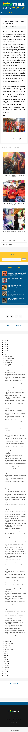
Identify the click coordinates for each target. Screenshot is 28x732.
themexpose (16, 730)
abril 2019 (7, 645)
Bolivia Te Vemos (18, 728)
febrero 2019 (8, 649)
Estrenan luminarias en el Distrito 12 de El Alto (15, 516)
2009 (5, 671)
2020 (5, 352)
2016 (5, 657)
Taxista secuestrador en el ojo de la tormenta (15, 611)
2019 (5, 354)
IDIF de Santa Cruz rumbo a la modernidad (14, 419)
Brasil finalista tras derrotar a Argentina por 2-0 (15, 615)
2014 (5, 661)
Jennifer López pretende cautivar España (14, 549)
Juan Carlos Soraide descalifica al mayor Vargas (14, 232)
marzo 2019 (7, 647)
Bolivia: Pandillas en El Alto (15, 278)
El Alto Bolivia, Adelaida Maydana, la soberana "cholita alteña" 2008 (17, 272)
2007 (5, 675)
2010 (5, 669)
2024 (5, 344)
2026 (5, 340)
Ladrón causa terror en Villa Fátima (12, 628)
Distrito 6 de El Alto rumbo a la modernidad (14, 630)
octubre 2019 (8, 360)
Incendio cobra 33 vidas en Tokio (12, 466)
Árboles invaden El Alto (10, 372)
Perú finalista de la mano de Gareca (13, 596)
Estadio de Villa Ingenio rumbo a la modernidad (15, 514)
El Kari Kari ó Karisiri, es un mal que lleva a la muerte (16, 292)
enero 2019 (7, 651)
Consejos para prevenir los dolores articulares (15, 562)
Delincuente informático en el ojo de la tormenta (15, 523)
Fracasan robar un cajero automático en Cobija (15, 531)
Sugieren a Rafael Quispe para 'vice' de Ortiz (15, 497)
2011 (5, 667)
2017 (5, 655)
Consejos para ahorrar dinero (11, 518)
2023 (5, 346)
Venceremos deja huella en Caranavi (13, 580)
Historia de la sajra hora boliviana (14, 286)
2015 (5, 659)
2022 (5, 348)
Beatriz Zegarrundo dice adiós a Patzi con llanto (15, 537)
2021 (5, 350)
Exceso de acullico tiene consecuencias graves (15, 639)
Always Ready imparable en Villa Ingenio (14, 395)
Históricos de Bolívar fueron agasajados (13, 539)
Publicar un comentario (8, 244)
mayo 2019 (7, 643)
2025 (5, 342)
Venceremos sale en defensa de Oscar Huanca (14, 204)
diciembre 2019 (8, 356)
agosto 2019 (8, 362)
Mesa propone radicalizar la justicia (12, 582)
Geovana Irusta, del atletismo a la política (14, 441)
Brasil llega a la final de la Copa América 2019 (15, 613)
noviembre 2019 (8, 358)
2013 (5, 663)
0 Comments (20, 26)
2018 (5, 653)
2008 (5, 673)
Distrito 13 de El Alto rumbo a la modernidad (14, 551)
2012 (5, 665)
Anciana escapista (9, 427)
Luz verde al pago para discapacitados (13, 450)
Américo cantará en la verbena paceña (13, 547)
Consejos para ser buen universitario (13, 424)
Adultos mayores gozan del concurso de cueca (15, 502)
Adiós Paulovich (8, 591)
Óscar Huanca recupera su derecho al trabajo (14, 176)
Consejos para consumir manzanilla (13, 620)
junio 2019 (7, 641)
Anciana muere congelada (10, 387)
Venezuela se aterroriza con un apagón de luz (15, 458)
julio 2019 (7, 364)
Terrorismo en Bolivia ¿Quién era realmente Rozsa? (16, 299)
